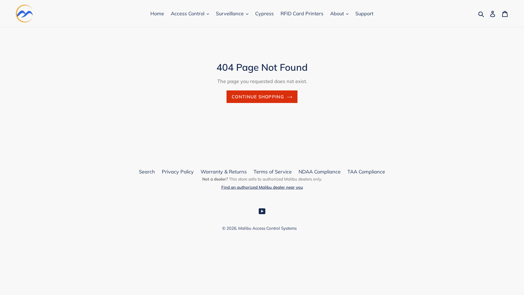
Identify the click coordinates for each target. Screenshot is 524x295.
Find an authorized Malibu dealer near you (262, 187)
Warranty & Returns (224, 172)
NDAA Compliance (320, 172)
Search (147, 172)
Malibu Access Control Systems (267, 228)
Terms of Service (273, 172)
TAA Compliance (366, 172)
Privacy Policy (178, 172)
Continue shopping (258, 96)
